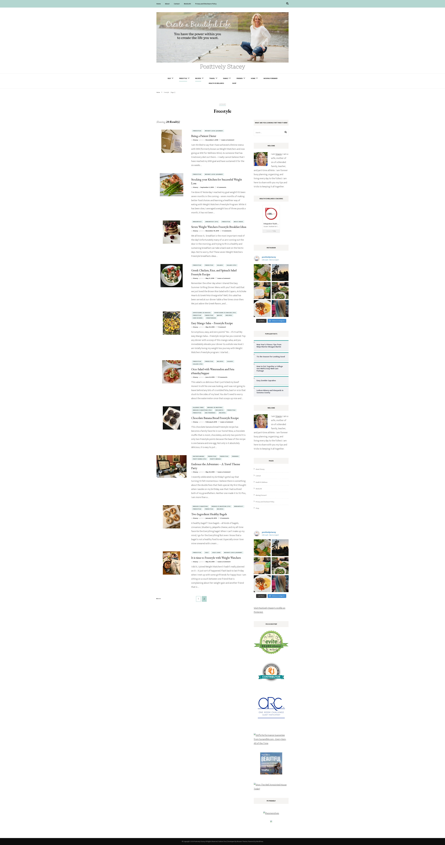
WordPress (259, 841)
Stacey (195, 140)
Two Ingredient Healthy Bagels (209, 514)
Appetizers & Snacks (202, 313)
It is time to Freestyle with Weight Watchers (216, 558)
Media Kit (187, 3)
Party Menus (215, 459)
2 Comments (224, 518)
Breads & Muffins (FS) (202, 410)
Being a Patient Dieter (203, 136)
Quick (219, 315)
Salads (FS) (231, 265)
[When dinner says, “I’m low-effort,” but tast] (280, 290)
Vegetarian (211, 318)
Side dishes (198, 318)
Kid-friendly (210, 413)
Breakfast (197, 222)
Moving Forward (270, 78)
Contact (177, 3)
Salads (220, 265)
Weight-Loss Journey (214, 131)
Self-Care (216, 552)
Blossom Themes (242, 841)
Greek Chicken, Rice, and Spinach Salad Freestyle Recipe (214, 272)
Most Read (238, 222)
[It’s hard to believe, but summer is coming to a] (262, 272)
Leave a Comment (227, 140)
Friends (240, 78)
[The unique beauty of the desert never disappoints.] (280, 272)
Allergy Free (198, 407)
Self (169, 78)
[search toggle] (287, 3)
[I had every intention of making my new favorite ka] (262, 290)
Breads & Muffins (214, 407)
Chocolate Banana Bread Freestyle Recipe (215, 418)
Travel (212, 78)
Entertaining (198, 456)
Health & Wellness (216, 83)
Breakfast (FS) (212, 222)
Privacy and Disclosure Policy (205, 3)
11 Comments (222, 377)
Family (225, 78)
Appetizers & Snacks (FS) (225, 313)
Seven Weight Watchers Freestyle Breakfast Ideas (218, 227)
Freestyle (183, 78)
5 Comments (226, 231)
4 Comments (221, 187)
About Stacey (260, 469)
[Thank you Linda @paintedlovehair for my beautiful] (280, 308)
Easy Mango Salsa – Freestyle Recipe (212, 323)
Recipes (198, 78)
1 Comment (222, 327)
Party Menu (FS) (199, 459)
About (167, 3)
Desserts (219, 410)
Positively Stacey (222, 66)
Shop (234, 83)
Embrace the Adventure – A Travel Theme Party (215, 466)
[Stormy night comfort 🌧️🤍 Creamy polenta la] (262, 308)
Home (158, 3)
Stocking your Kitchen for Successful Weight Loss (216, 181)
